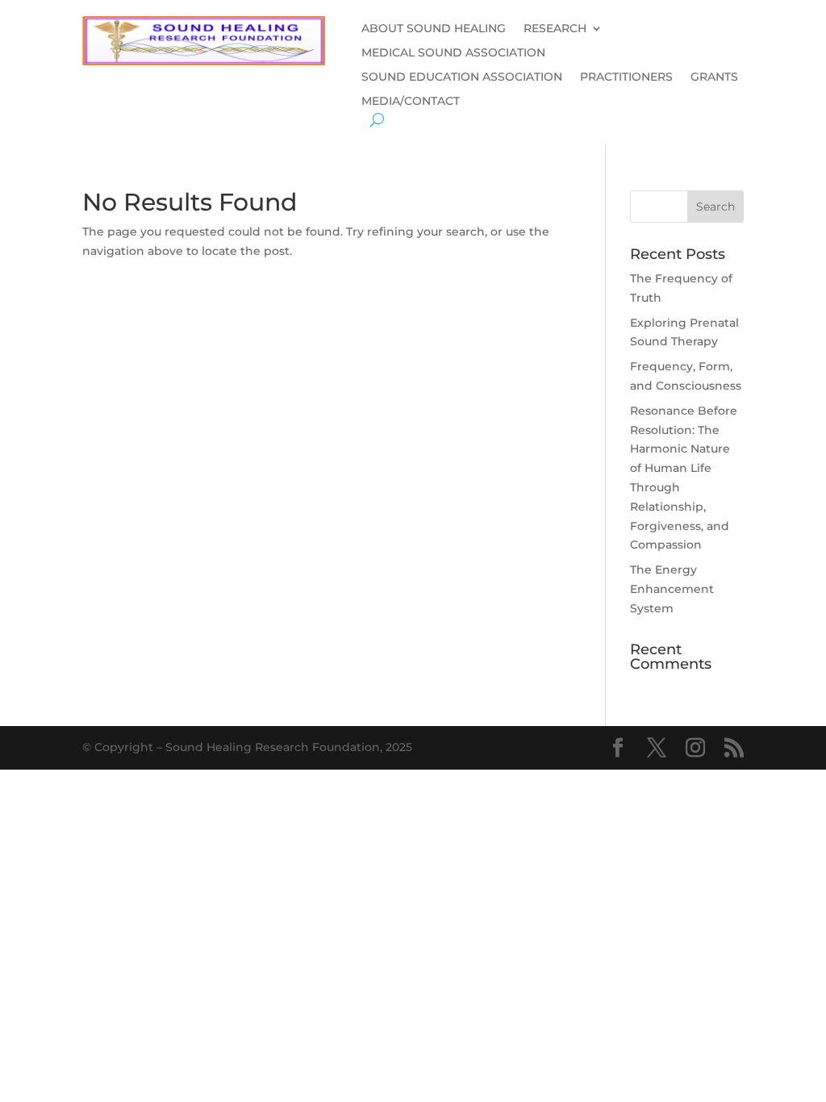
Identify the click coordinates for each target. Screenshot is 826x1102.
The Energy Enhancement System (672, 589)
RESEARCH (555, 29)
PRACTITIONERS (626, 77)
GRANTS (714, 77)
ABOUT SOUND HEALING (433, 29)
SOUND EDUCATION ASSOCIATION (461, 77)
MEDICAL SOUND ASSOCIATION (453, 53)
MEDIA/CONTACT (410, 101)
